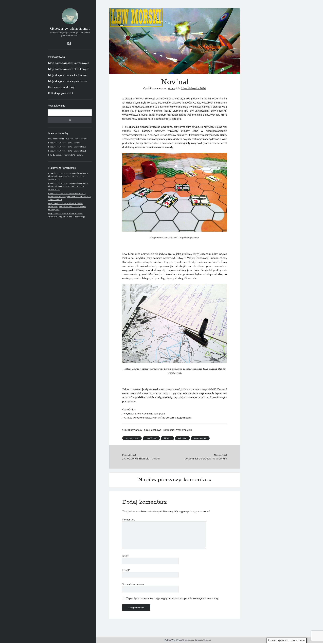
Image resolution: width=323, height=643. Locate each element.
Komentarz (128, 519)
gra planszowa (132, 438)
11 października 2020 (193, 88)
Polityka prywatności (60, 93)
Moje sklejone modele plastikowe (67, 81)
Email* (126, 570)
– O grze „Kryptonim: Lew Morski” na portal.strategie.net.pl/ (157, 417)
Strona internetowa (133, 584)
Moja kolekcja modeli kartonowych (68, 62)
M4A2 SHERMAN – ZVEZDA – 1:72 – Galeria (67, 138)
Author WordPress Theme (177, 640)
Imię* (125, 555)
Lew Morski (151, 438)
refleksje (182, 438)
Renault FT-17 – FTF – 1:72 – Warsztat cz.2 (67, 146)
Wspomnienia (184, 429)
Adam (171, 88)
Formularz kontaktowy (61, 87)
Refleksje (168, 429)
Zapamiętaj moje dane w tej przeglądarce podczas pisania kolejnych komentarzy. (172, 598)
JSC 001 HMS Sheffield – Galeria (141, 458)
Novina (167, 438)
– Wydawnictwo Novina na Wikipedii (143, 413)
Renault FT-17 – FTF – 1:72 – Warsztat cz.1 (67, 150)
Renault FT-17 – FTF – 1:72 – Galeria (64, 142)
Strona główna (56, 56)
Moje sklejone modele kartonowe (67, 75)
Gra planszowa (152, 429)
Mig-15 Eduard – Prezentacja (72, 216)
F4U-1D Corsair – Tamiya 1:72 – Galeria (65, 155)
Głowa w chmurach (70, 28)
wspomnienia (200, 438)
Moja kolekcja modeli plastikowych (68, 68)
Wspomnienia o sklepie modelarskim (206, 458)
